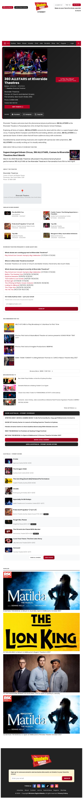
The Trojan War (10, 287)
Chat (36, 43)
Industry (30, 43)
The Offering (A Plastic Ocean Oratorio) (19, 283)
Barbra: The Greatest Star (14, 274)
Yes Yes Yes (9, 290)
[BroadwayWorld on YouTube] (56, 786)
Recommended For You (11, 319)
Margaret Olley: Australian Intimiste (64, 234)
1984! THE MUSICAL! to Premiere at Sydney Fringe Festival (25, 431)
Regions (56, 790)
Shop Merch (8, 7)
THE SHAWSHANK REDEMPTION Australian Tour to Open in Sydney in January (31, 693)
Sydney (13, 43)
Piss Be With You (18, 212)
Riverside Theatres (19, 88)
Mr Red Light (9, 281)
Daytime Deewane (11, 276)
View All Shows (35, 557)
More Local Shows (41, 440)
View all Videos (69, 408)
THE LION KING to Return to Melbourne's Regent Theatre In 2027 (27, 652)
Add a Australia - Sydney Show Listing (41, 444)
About (27, 790)
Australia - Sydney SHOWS (12, 454)
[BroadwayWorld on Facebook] (34, 786)
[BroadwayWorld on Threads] (52, 786)
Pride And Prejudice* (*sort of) (23, 224)
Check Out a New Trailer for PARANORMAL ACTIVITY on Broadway (39, 393)
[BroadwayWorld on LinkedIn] (43, 786)
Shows (24, 43)
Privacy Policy (63, 793)
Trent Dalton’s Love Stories (14, 279)
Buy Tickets (16, 107)
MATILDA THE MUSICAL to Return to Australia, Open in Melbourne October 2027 (32, 611)
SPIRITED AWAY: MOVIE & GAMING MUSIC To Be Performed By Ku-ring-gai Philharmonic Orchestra (40, 418)
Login (72, 43)
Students (47, 43)
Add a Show (49, 557)
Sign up (41, 309)
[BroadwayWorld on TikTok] (47, 786)
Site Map (63, 790)
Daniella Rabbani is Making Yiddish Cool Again (33, 386)
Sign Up (67, 778)
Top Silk (53, 224)
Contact (33, 790)
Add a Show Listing (21, 7)
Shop (53, 43)
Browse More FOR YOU (40, 371)
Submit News (47, 790)
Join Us (39, 790)
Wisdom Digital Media (37, 793)
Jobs (41, 43)
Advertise (20, 790)
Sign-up (68, 5)
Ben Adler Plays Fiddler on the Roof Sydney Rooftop (35, 378)
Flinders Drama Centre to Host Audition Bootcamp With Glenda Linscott (31, 427)
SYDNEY (41, 12)
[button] (78, 43)
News (19, 43)
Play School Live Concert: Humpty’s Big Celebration (23, 255)
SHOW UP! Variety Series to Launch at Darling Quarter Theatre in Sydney (31, 422)
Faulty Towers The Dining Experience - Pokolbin (65, 213)
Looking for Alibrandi (12, 285)
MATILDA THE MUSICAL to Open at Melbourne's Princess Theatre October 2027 (33, 435)
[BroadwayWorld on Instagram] (39, 786)
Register (63, 43)
